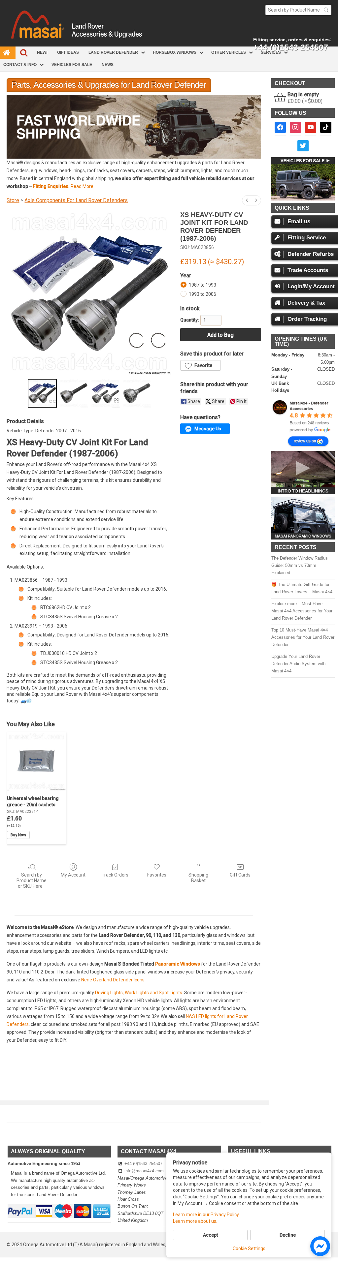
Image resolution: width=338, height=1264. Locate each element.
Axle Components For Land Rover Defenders (76, 200)
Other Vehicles (228, 52)
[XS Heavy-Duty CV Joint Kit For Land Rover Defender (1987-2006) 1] (73, 393)
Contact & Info (20, 64)
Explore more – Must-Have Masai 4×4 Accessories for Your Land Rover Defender (301, 611)
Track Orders (115, 875)
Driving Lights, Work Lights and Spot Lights (138, 992)
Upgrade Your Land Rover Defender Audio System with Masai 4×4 (298, 663)
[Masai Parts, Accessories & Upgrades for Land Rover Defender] (169, 44)
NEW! (42, 52)
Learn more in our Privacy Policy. (206, 1214)
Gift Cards (240, 875)
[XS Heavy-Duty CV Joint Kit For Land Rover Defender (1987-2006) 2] (105, 393)
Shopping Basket (198, 877)
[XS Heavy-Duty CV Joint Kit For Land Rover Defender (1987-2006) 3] (136, 393)
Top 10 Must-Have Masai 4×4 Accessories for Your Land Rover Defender (302, 637)
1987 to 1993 (202, 285)
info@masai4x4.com (144, 1170)
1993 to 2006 (202, 294)
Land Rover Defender (113, 52)
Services (271, 52)
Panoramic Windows (177, 964)
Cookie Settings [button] (249, 1248)
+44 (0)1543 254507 (143, 1163)
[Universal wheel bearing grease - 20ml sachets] (36, 761)
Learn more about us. (195, 1221)
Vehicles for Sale (71, 64)
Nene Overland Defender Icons (113, 979)
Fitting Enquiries (50, 186)
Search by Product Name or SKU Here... (32, 880)
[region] (134, 127)
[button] (134, 127)
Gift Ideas (68, 52)
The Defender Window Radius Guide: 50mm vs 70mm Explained (299, 565)
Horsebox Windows (174, 52)
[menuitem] (247, 200)
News (108, 64)
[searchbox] (298, 10)
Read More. (82, 186)
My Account (73, 875)
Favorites (156, 875)
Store (13, 200)
